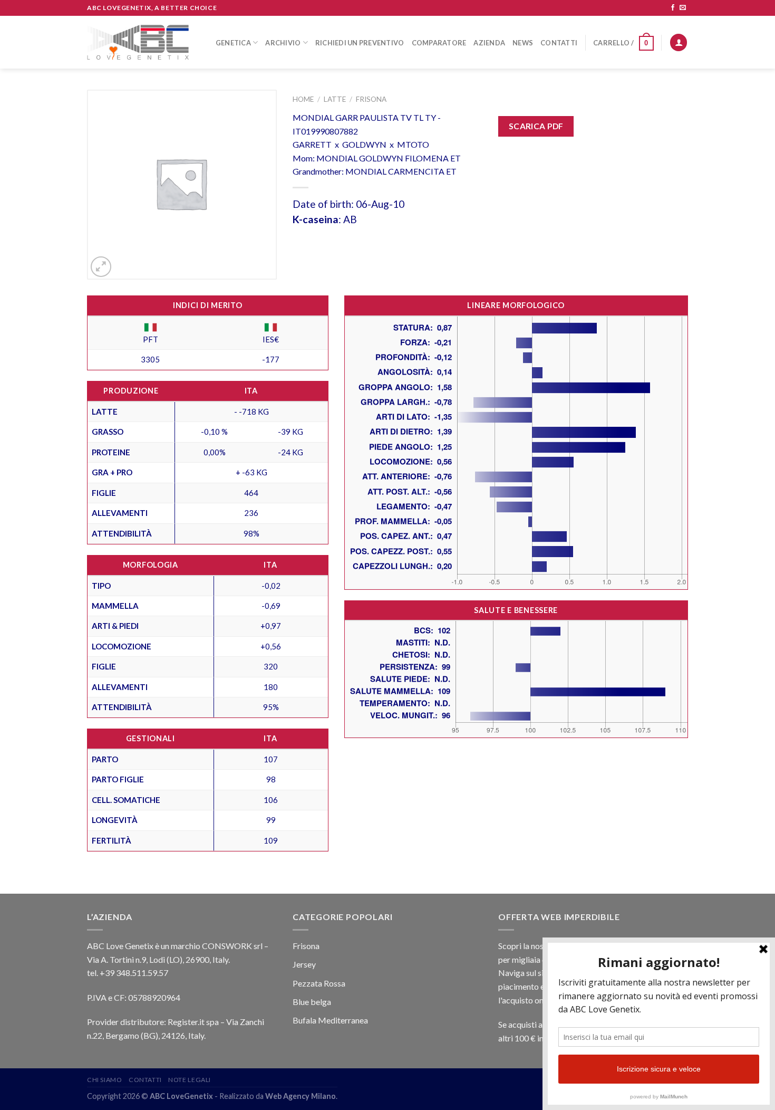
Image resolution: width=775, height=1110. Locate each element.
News (522, 43)
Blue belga (312, 1002)
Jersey (304, 964)
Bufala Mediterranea (330, 1020)
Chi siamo (104, 1080)
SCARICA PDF (536, 126)
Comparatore (439, 43)
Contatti (558, 43)
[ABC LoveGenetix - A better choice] (138, 42)
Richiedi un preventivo (359, 43)
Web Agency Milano (300, 1096)
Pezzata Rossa (319, 983)
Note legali (189, 1080)
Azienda (489, 43)
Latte (335, 99)
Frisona (371, 99)
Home (303, 99)
